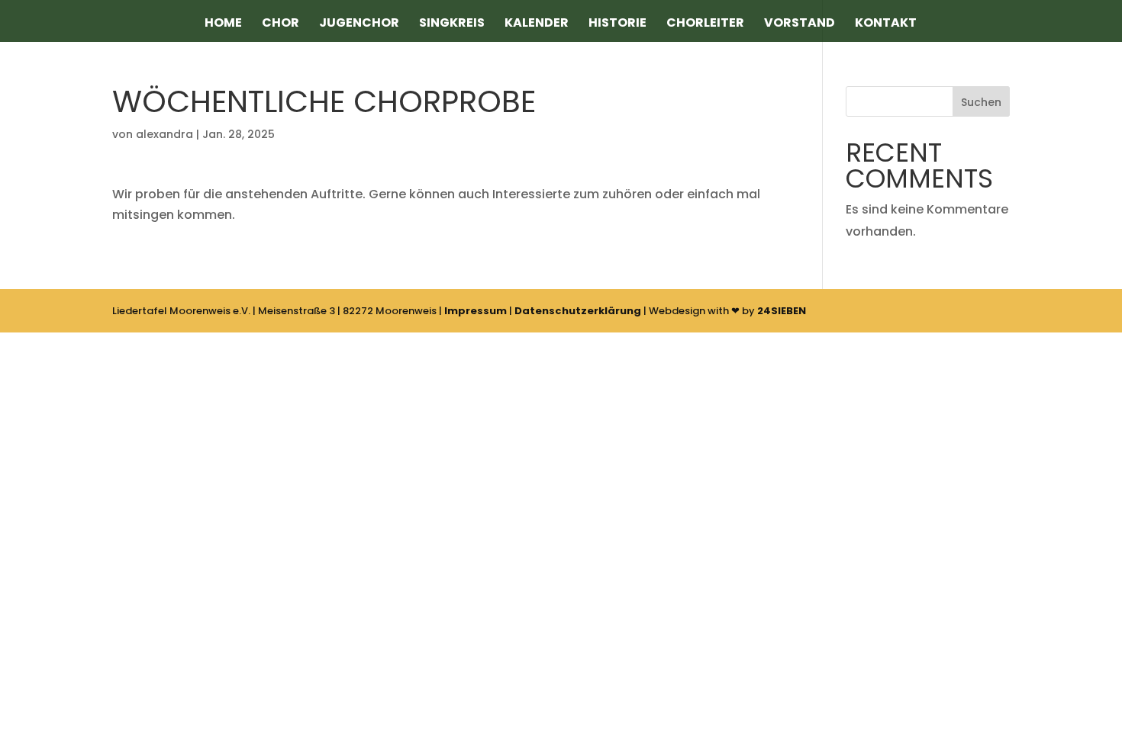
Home (223, 24)
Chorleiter (705, 24)
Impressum (475, 310)
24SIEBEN (781, 310)
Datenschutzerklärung (577, 310)
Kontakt (886, 24)
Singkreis (452, 24)
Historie (617, 24)
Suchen (981, 102)
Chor (280, 24)
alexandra (164, 134)
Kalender (537, 24)
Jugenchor (359, 24)
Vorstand (799, 24)
